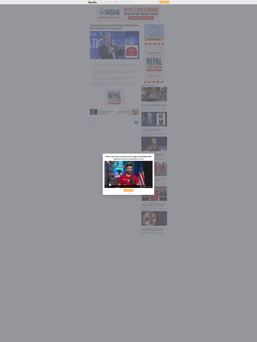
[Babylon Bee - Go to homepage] (92, 2)
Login (166, 2)
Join (161, 2)
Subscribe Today (128, 190)
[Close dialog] (152, 155)
